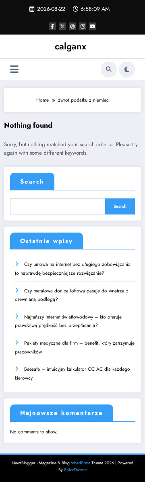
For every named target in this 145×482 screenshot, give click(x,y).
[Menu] (14, 69)
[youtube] (92, 26)
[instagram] (82, 26)
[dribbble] (72, 26)
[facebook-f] (52, 26)
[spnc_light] (127, 69)
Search (32, 181)
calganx (70, 46)
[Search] (109, 69)
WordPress (80, 463)
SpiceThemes (75, 470)
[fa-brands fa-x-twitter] (62, 26)
